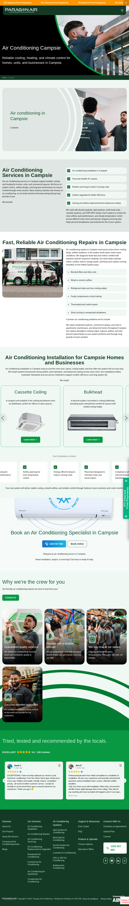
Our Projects (7, 831)
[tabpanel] (30, 416)
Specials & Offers (86, 849)
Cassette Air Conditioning (64, 853)
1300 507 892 (56, 544)
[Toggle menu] (122, 10)
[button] (26, 752)
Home (4, 77)
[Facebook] (105, 861)
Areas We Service (10, 836)
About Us (6, 826)
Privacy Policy (106, 899)
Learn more (29, 440)
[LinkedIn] (118, 861)
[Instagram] (112, 861)
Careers (107, 836)
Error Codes (83, 826)
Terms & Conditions (90, 899)
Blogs (4, 849)
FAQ (80, 831)
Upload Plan (109, 831)
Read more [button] (73, 796)
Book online (77, 544)
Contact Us (10, 598)
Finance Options (85, 844)
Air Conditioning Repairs (39, 834)
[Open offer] (126, 498)
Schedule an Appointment (114, 826)
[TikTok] (124, 861)
